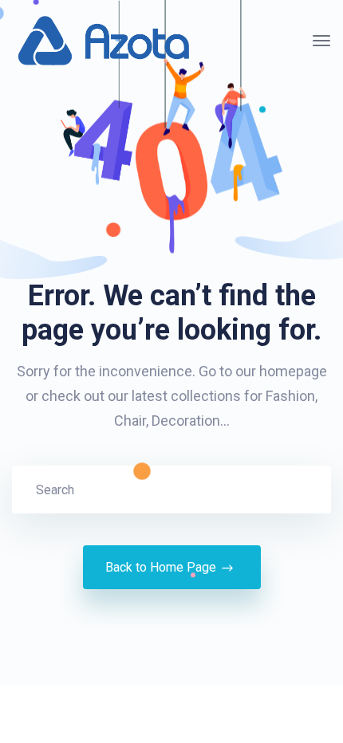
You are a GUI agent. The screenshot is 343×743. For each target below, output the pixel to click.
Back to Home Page (160, 567)
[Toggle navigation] (321, 40)
